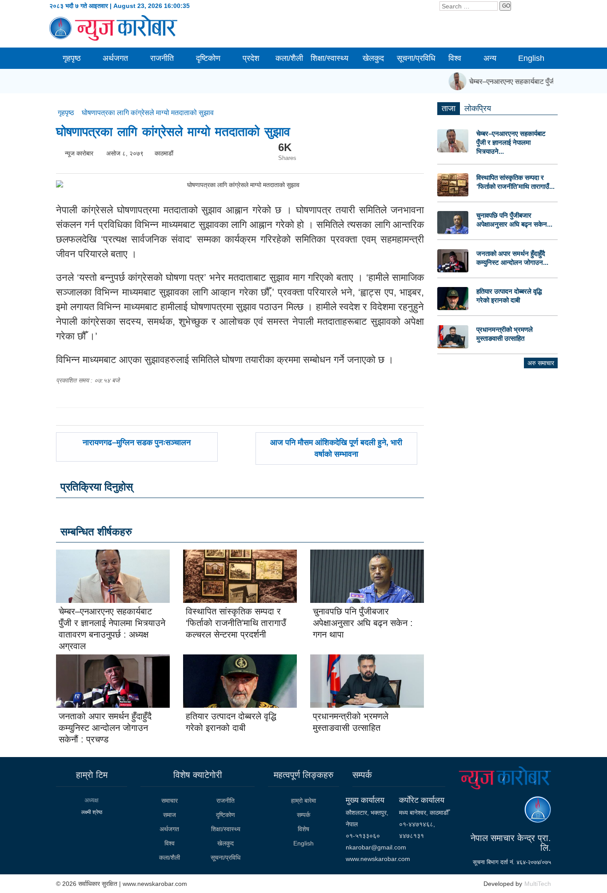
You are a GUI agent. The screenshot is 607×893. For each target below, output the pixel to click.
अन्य (489, 58)
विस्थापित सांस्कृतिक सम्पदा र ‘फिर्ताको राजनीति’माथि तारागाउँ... (515, 182)
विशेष (303, 829)
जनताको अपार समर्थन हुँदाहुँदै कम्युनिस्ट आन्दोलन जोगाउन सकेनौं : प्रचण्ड (105, 727)
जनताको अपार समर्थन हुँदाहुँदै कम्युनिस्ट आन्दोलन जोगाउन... (512, 258)
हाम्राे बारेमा (303, 800)
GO (506, 6)
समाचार (169, 800)
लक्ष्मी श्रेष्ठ (91, 812)
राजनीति (162, 58)
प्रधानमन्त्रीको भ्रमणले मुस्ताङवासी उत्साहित (504, 334)
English (531, 58)
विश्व (454, 58)
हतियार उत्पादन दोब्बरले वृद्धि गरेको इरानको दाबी (509, 295)
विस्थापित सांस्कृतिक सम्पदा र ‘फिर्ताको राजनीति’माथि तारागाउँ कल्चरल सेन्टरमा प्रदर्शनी (236, 622)
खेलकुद (373, 58)
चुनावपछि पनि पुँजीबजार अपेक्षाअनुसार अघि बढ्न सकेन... (514, 219)
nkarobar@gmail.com (376, 847)
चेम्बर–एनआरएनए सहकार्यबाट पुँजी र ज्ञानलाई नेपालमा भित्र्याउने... (511, 142)
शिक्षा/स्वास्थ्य (329, 58)
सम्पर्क (303, 814)
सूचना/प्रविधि (416, 58)
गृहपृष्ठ (72, 58)
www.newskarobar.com (378, 858)
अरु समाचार (540, 363)
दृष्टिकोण (208, 58)
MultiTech (537, 883)
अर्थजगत (115, 58)
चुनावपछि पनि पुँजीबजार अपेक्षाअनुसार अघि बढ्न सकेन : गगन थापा (363, 622)
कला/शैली (289, 58)
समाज (169, 814)
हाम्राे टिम (92, 775)
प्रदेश (251, 58)
